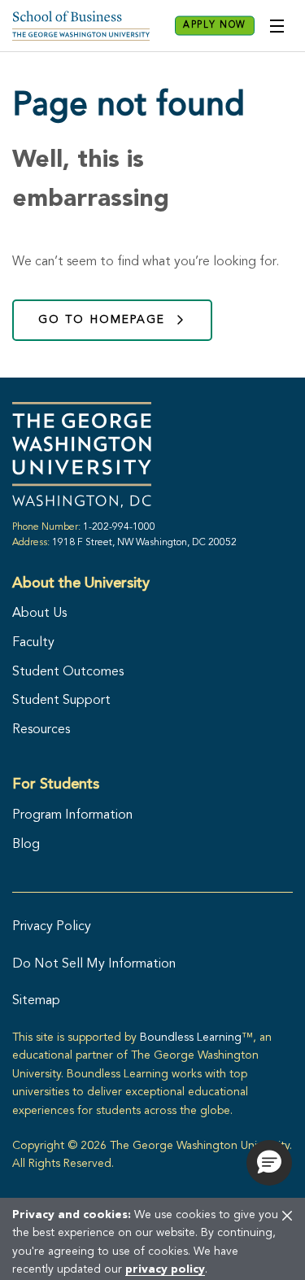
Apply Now (214, 25)
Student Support (61, 700)
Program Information (72, 815)
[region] (152, 1238)
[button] (269, 1163)
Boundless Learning (191, 1037)
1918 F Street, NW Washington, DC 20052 (144, 543)
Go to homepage (101, 319)
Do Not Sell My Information (94, 964)
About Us (39, 613)
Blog (26, 844)
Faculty (33, 642)
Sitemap (36, 1000)
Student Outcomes (68, 672)
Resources (41, 729)
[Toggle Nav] (276, 26)
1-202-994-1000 (119, 527)
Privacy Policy (51, 926)
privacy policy (165, 1269)
